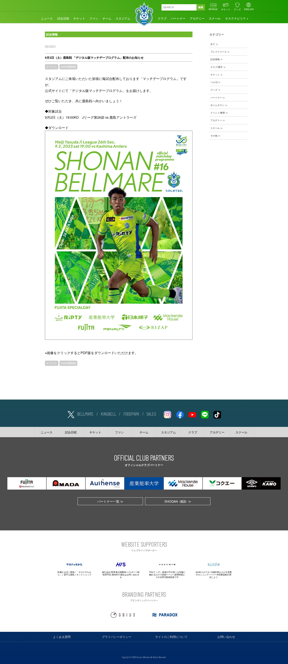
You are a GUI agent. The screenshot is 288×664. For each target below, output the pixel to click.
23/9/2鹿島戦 (68, 67)
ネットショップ (84, 574)
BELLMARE (85, 413)
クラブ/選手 (216, 67)
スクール (215, 18)
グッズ (237, 9)
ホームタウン (217, 105)
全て (212, 44)
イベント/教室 (217, 112)
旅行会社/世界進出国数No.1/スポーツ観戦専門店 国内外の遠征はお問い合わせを (121, 575)
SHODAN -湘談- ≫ (177, 501)
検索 (200, 7)
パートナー (178, 18)
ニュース (47, 18)
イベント (51, 67)
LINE (205, 414)
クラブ (162, 18)
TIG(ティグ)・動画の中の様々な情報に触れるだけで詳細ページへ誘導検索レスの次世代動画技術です (167, 575)
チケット (225, 9)
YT (192, 414)
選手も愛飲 (69, 574)
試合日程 (63, 18)
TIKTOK (217, 414)
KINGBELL (108, 413)
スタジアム (123, 18)
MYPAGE (213, 9)
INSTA (167, 414)
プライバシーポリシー (116, 637)
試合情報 (215, 59)
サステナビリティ (237, 18)
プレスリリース (218, 51)
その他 (213, 135)
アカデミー (197, 18)
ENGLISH (249, 9)
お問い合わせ (226, 637)
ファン (93, 18)
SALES (151, 413)
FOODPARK (131, 413)
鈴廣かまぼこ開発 (66, 572)
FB (180, 414)
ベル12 (214, 82)
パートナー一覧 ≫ (110, 501)
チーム (106, 18)
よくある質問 (62, 637)
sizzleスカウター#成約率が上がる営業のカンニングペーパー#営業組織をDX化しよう (214, 575)
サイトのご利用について (171, 637)
